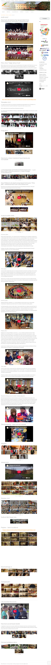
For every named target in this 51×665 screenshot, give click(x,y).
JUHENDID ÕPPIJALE (42, 70)
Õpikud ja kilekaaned (42, 75)
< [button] (40, 30)
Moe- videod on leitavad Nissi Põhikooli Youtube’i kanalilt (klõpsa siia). (19, 99)
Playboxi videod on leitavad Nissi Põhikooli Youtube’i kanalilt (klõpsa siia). (19, 530)
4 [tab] (46, 38)
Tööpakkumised (21, 0)
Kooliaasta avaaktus (42, 78)
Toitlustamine (8, 0)
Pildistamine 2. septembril (43, 77)
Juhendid (12, 0)
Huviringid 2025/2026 (43, 64)
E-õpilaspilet (41, 68)
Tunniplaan (3, 0)
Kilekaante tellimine (42, 74)
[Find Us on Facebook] (48, 0)
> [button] (48, 30)
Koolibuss (16, 0)
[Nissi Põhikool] (25, 5)
